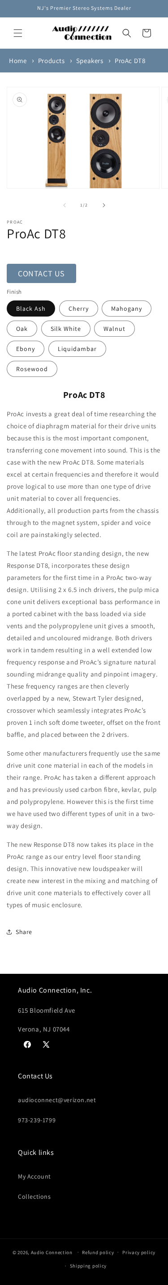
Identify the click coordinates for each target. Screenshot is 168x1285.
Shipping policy (88, 1266)
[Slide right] (104, 205)
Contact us (41, 273)
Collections (34, 1196)
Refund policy (98, 1252)
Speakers (89, 60)
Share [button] (24, 932)
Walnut (114, 329)
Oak (22, 329)
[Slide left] (64, 205)
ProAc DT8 (130, 60)
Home (17, 60)
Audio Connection (52, 1252)
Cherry (79, 308)
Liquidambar (77, 349)
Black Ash (31, 308)
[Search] (127, 33)
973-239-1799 (37, 1120)
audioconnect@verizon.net (57, 1100)
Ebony (25, 349)
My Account (34, 1176)
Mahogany (126, 308)
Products (51, 60)
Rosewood (32, 369)
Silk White (66, 329)
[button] (18, 33)
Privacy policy (138, 1252)
